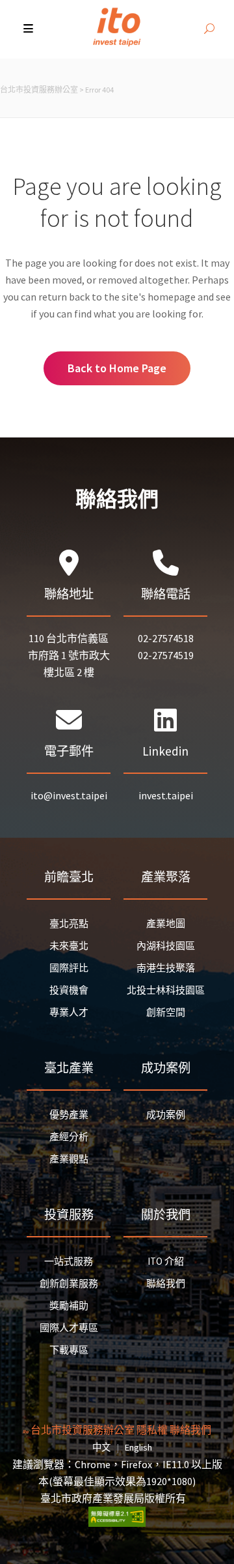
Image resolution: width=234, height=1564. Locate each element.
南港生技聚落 (165, 968)
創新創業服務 (69, 1283)
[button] (30, 29)
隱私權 (152, 1429)
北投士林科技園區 (166, 990)
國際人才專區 (69, 1327)
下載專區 (68, 1350)
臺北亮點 (68, 923)
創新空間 (165, 1012)
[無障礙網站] (117, 1522)
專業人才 (68, 1012)
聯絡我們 (165, 1283)
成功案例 (165, 1114)
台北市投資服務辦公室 (39, 90)
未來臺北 (68, 945)
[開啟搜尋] (209, 29)
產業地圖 (165, 923)
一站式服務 (68, 1261)
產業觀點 (68, 1159)
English (138, 1447)
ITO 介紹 (166, 1261)
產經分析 (68, 1136)
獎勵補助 (68, 1305)
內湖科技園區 (165, 945)
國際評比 (68, 968)
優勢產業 (68, 1114)
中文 (101, 1447)
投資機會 (68, 990)
